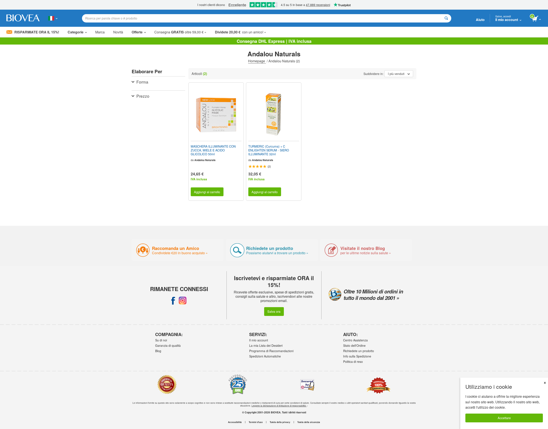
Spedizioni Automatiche (265, 356)
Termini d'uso (256, 422)
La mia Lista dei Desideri (266, 345)
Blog (158, 351)
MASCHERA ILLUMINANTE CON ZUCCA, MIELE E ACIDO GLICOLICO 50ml (213, 150)
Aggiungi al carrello (207, 192)
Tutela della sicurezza (308, 422)
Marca (100, 32)
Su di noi (161, 340)
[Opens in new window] (173, 300)
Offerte (137, 32)
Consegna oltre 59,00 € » (180, 32)
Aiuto (480, 19)
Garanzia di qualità (168, 345)
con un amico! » (240, 32)
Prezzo (142, 96)
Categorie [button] (75, 32)
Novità (118, 32)
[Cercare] (446, 18)
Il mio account (258, 340)
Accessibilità (235, 422)
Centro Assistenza (355, 340)
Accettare (504, 418)
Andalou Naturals (205, 160)
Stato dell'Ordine (354, 345)
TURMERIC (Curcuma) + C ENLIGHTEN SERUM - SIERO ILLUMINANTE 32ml (268, 150)
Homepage (257, 60)
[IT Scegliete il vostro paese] (52, 18)
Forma (142, 82)
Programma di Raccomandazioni (271, 351)
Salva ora (273, 311)
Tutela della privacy (280, 422)
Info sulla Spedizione (357, 356)
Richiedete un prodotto (358, 351)
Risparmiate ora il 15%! (36, 32)
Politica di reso (353, 361)
